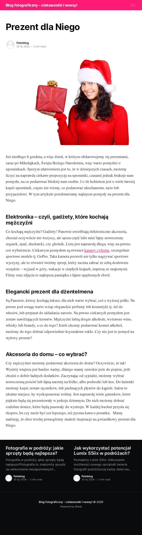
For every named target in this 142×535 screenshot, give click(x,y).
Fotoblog (22, 43)
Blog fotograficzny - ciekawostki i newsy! (41, 5)
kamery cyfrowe (96, 250)
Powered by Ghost (71, 506)
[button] (133, 5)
